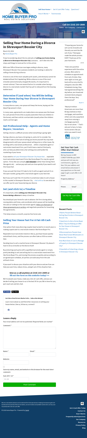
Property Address (68, 179)
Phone (63, 187)
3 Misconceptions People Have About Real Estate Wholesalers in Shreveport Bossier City (71, 235)
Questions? (75, 9)
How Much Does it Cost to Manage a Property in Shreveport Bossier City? (71, 243)
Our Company (70, 27)
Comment (7, 325)
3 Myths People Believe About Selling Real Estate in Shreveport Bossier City (71, 215)
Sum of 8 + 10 (8, 376)
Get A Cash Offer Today (61, 9)
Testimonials (56, 14)
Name (6, 351)
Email (32, 351)
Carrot (27, 410)
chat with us (38, 180)
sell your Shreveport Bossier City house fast (29, 156)
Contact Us (80, 27)
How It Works (43, 14)
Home (61, 27)
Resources (81, 422)
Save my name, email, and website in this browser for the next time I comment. (28, 370)
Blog (83, 428)
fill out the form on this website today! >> (29, 275)
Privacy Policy (80, 425)
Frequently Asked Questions (75, 417)
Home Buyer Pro (11, 54)
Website (6, 359)
